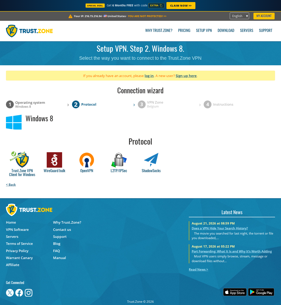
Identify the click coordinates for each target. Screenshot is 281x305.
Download (226, 31)
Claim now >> (181, 5)
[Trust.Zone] (29, 31)
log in (149, 75)
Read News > (198, 269)
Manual (59, 257)
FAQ (56, 250)
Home (11, 222)
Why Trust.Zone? (158, 31)
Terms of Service (19, 243)
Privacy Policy (17, 250)
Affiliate (12, 264)
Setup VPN (204, 31)
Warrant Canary (19, 257)
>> (147, 16)
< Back (11, 184)
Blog (56, 243)
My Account (264, 16)
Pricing (184, 31)
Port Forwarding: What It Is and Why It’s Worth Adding (232, 251)
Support (265, 31)
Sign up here (186, 75)
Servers (246, 31)
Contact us (62, 229)
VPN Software (17, 229)
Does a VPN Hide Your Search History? (220, 228)
